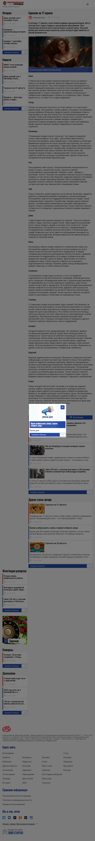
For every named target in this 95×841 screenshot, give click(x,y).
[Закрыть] (62, 407)
